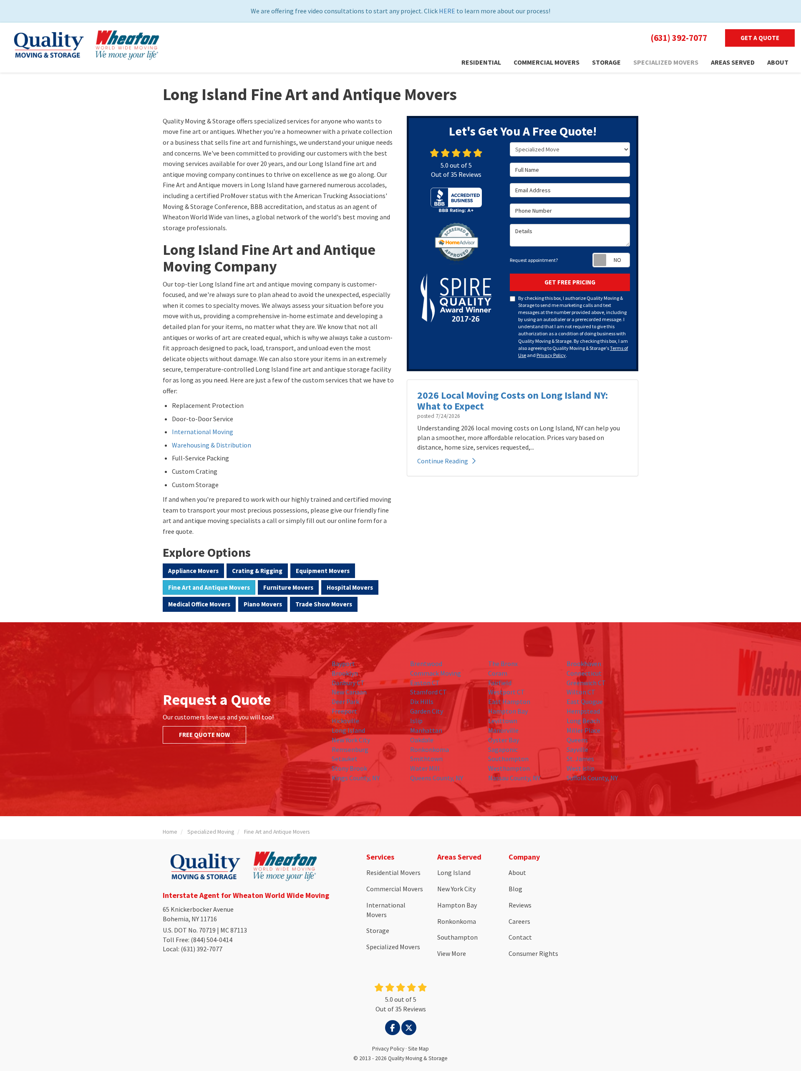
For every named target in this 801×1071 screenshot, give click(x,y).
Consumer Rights (533, 953)
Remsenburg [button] (350, 749)
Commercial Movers (394, 889)
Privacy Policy (551, 355)
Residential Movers (393, 872)
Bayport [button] (343, 663)
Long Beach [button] (583, 721)
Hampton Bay (457, 905)
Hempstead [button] (583, 711)
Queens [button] (577, 740)
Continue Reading (442, 461)
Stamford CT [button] (428, 692)
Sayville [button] (577, 749)
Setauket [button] (345, 758)
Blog (515, 889)
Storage (377, 930)
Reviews (520, 905)
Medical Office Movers (199, 604)
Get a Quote (760, 38)
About (517, 872)
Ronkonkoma (456, 921)
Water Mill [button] (425, 768)
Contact (520, 937)
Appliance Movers (193, 571)
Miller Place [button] (583, 730)
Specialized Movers (393, 947)
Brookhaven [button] (584, 663)
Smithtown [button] (426, 758)
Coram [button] (497, 673)
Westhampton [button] (509, 768)
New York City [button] (351, 740)
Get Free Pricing (569, 282)
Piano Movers (263, 604)
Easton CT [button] (425, 683)
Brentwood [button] (426, 663)
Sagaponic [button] (503, 749)
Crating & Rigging (257, 571)
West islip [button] (580, 768)
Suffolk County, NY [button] (592, 778)
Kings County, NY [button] (356, 778)
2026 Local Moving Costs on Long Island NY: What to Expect (512, 400)
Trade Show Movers (323, 604)
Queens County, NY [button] (436, 778)
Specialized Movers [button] (665, 62)
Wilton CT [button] (581, 692)
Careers (519, 921)
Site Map (418, 1048)
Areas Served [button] (733, 62)
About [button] (777, 62)
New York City (456, 889)
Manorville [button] (503, 730)
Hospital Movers (350, 587)
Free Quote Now (204, 735)
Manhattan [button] (426, 730)
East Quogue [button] (585, 701)
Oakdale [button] (421, 740)
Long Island (454, 872)
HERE (447, 11)
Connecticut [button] (584, 673)
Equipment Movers (323, 571)
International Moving (202, 431)
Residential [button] (481, 62)
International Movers (386, 910)
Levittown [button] (502, 721)
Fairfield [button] (499, 683)
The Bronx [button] (503, 663)
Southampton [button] (508, 758)
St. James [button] (580, 758)
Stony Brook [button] (349, 768)
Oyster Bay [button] (503, 740)
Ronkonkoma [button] (429, 749)
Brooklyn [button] (345, 673)
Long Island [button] (348, 730)
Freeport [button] (344, 711)
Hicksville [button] (345, 721)
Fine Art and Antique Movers (209, 587)
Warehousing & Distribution (211, 445)
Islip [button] (416, 721)
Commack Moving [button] (435, 673)
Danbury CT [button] (348, 683)
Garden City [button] (426, 711)
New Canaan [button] (349, 692)
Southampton (457, 937)
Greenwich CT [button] (586, 683)
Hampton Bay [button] (508, 711)
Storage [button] (606, 62)
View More (451, 953)
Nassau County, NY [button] (514, 778)
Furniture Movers (288, 587)
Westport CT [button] (506, 692)
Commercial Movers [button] (546, 62)
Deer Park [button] (345, 701)
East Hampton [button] (509, 701)
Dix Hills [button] (421, 701)
